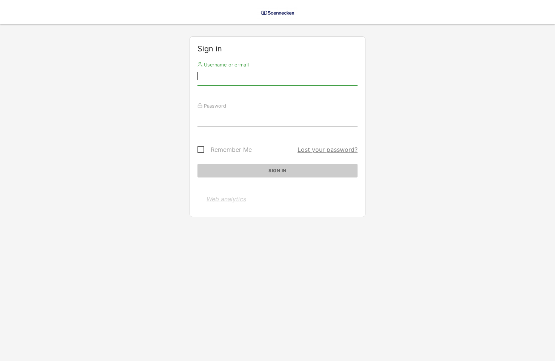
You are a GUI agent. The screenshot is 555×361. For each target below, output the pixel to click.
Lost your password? (328, 149)
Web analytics (226, 199)
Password (214, 106)
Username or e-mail (225, 65)
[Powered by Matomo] (277, 14)
